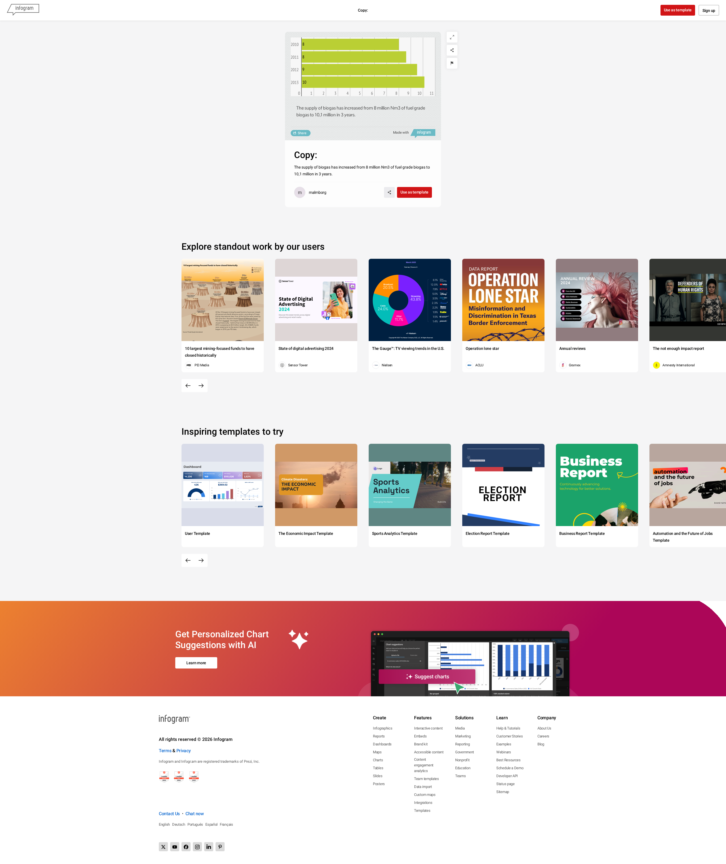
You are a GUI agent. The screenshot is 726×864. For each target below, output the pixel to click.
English (164, 824)
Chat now (194, 813)
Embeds (420, 736)
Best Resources (508, 760)
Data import (423, 787)
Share (302, 133)
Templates (422, 810)
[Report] (452, 63)
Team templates (426, 779)
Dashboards (382, 744)
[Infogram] (23, 10)
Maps (377, 752)
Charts (378, 760)
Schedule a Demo (510, 768)
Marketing (462, 736)
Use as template (678, 10)
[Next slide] (201, 385)
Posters (379, 784)
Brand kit (420, 744)
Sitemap (502, 792)
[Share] (452, 50)
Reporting (462, 744)
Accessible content (429, 752)
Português (195, 824)
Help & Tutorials (508, 728)
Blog (540, 744)
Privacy (183, 750)
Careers (543, 736)
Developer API (507, 776)
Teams (460, 776)
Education (462, 768)
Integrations (423, 802)
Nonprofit (462, 760)
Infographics (382, 728)
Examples (503, 744)
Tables (378, 768)
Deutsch (178, 824)
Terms (165, 750)
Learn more (196, 663)
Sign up (708, 10)
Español (211, 824)
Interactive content (428, 728)
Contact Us (169, 813)
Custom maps (425, 794)
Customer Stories (509, 736)
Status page (505, 784)
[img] (350, 44)
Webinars (503, 752)
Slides (377, 776)
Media (460, 728)
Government (464, 752)
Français (226, 824)
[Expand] (452, 37)
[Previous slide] (188, 385)
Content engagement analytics (423, 765)
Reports (379, 736)
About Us (544, 728)
